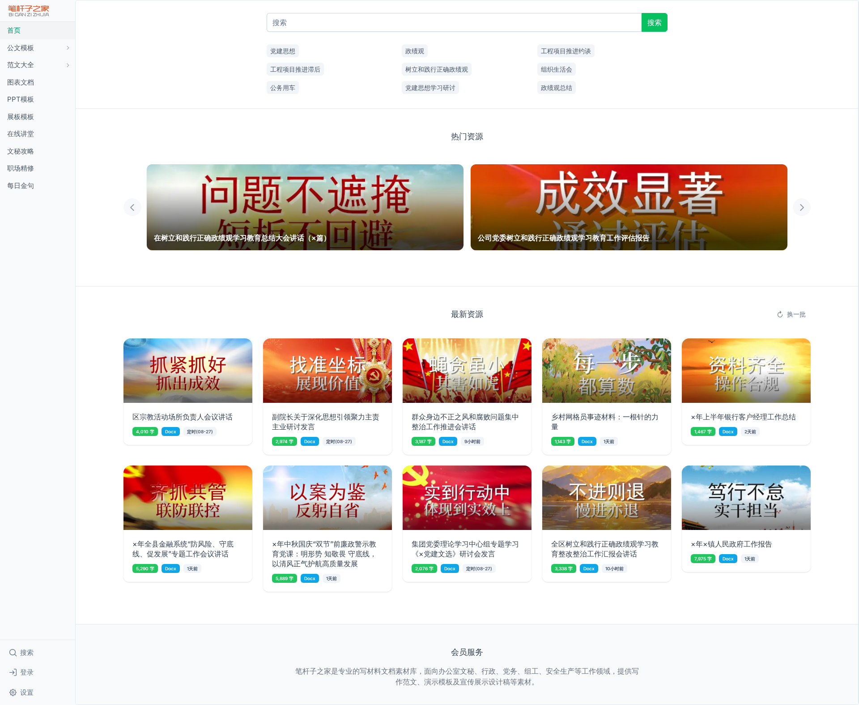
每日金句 (20, 185)
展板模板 (20, 116)
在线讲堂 (20, 133)
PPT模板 (20, 99)
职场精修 (20, 168)
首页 (14, 30)
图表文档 (20, 82)
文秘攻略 (20, 151)
